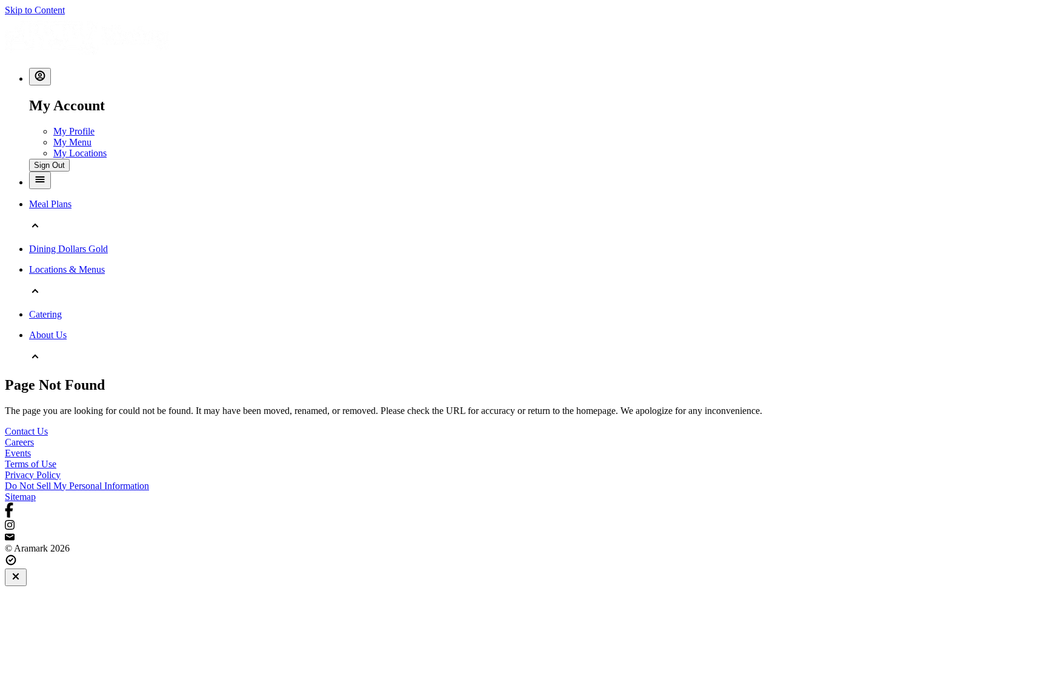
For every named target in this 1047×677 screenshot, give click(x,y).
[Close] (16, 577)
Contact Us (26, 431)
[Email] (523, 537)
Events (18, 453)
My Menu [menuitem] (72, 142)
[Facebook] (523, 511)
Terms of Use (30, 464)
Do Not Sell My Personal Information (77, 486)
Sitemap (20, 497)
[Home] (87, 52)
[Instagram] (523, 526)
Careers (19, 442)
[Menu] (40, 180)
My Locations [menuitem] (80, 153)
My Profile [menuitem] (74, 131)
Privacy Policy (33, 475)
